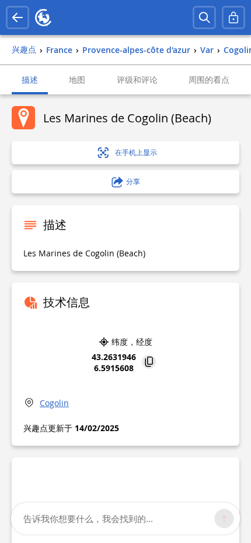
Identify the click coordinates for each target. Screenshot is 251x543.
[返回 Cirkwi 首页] (43, 17)
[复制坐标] (148, 362)
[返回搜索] (17, 17)
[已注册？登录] (233, 17)
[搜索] (204, 17)
